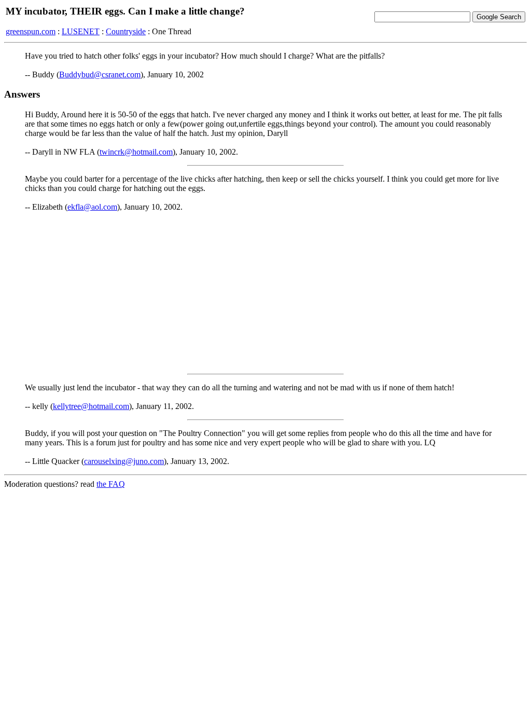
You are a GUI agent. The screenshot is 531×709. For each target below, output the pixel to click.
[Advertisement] (265, 292)
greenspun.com (30, 31)
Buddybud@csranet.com (100, 74)
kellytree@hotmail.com (91, 406)
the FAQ (110, 484)
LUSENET (81, 31)
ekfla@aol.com (92, 206)
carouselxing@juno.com (124, 461)
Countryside (126, 31)
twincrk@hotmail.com (136, 151)
